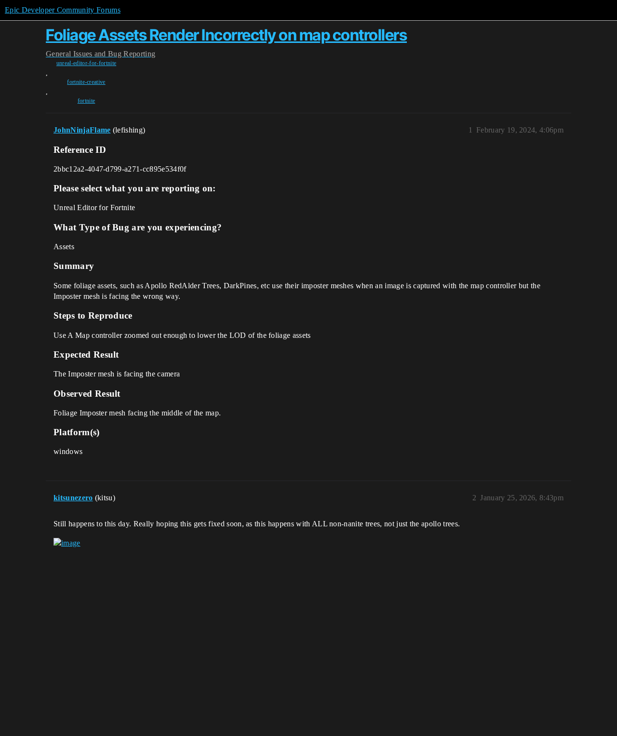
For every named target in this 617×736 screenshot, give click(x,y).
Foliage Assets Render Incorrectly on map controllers (226, 35)
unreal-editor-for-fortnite (86, 63)
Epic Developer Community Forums (63, 10)
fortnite (86, 100)
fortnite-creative (86, 82)
